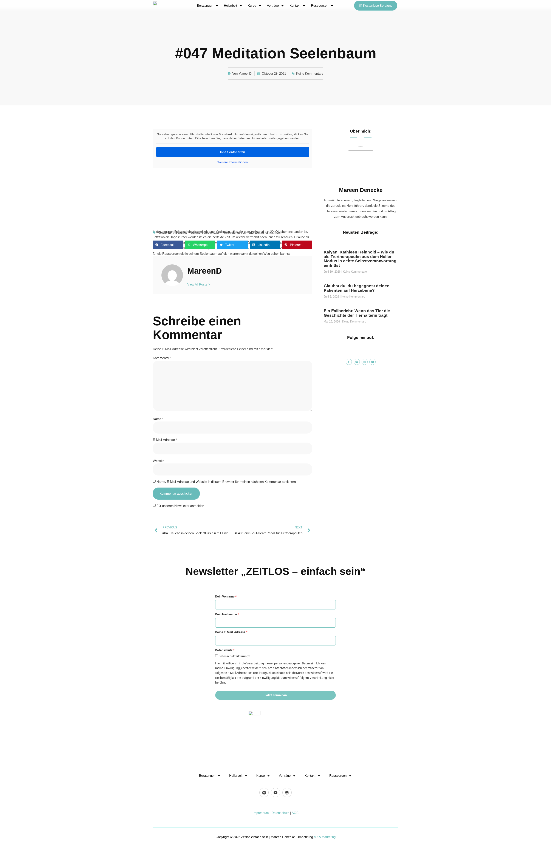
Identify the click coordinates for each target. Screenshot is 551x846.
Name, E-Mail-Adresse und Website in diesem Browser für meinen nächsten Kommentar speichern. (226, 481)
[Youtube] (372, 362)
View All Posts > (198, 284)
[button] (168, 245)
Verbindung (231, 232)
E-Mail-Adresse (165, 440)
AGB (295, 813)
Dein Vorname (226, 596)
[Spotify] (357, 362)
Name (158, 419)
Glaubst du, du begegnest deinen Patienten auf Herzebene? (357, 288)
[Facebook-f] (349, 362)
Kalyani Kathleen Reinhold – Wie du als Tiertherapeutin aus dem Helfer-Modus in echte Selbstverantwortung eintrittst (360, 259)
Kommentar (162, 358)
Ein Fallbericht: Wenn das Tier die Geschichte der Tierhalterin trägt (357, 313)
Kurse (252, 5)
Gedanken (166, 232)
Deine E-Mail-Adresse (231, 632)
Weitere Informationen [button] (232, 162)
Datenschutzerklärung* (234, 656)
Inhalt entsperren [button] (232, 152)
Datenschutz (280, 813)
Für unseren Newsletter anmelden (180, 506)
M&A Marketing (325, 837)
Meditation (195, 232)
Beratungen (205, 5)
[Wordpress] (287, 792)
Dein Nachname (227, 614)
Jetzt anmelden (276, 695)
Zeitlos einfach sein (268, 232)
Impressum (261, 813)
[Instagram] (365, 362)
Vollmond (247, 232)
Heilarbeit (230, 5)
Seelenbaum (212, 232)
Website (158, 461)
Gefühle (180, 232)
